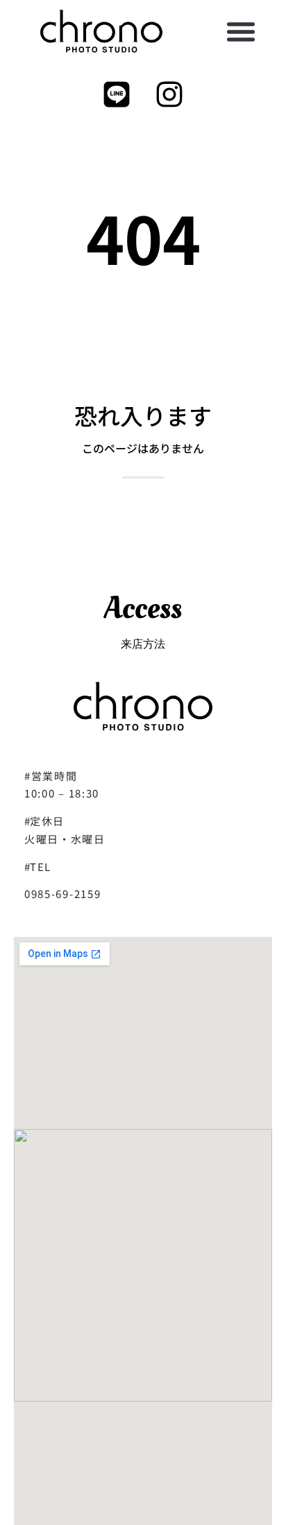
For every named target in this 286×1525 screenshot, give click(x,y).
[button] (241, 31)
